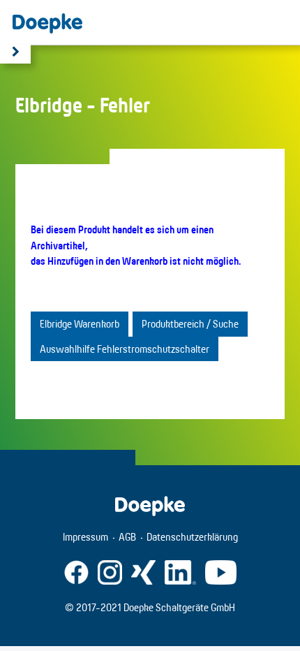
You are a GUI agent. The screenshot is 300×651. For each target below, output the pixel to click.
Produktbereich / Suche (190, 323)
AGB (127, 536)
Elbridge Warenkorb (79, 323)
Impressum (85, 536)
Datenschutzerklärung (192, 536)
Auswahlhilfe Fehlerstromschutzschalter (124, 349)
